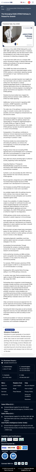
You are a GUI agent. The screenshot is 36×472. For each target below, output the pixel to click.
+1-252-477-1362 (6, 369)
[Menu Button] (33, 2)
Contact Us (4, 394)
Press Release (17, 391)
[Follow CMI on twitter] (19, 463)
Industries (4, 388)
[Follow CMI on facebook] (22, 463)
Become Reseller (29, 385)
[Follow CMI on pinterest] (26, 463)
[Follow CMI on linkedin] (15, 463)
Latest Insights (17, 385)
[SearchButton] (29, 2)
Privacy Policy (29, 391)
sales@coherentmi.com (10, 363)
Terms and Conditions (28, 395)
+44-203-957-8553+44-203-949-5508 (24, 369)
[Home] (7, 2)
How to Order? (29, 388)
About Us (4, 385)
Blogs (14, 388)
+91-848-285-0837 (24, 377)
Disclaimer (28, 399)
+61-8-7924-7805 (6, 377)
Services (3, 391)
